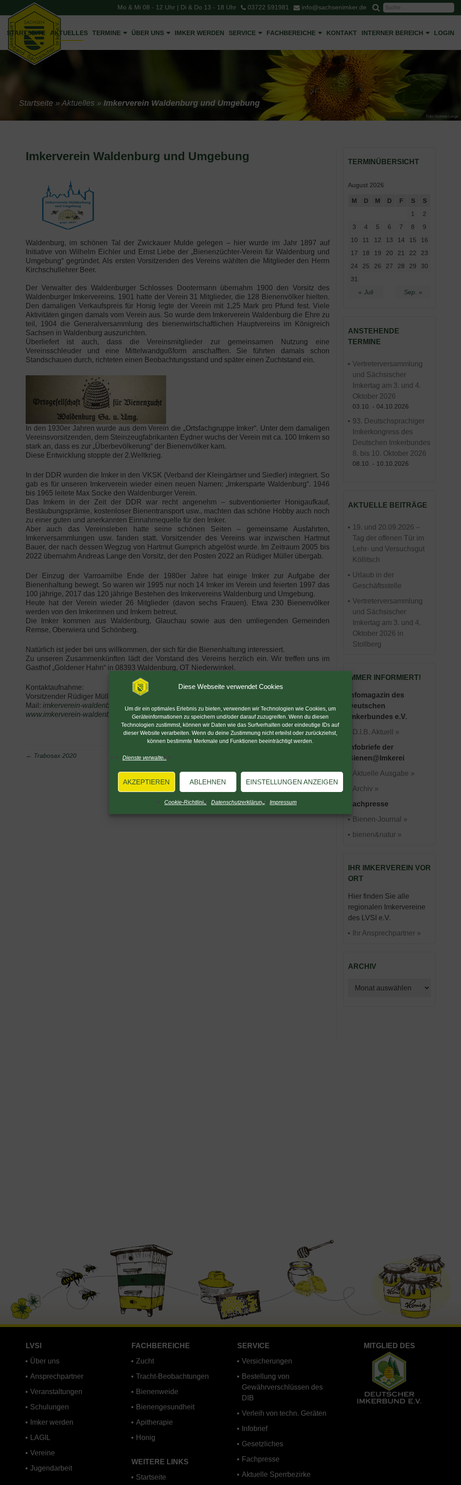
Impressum (283, 802)
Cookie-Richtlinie (185, 802)
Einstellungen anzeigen (292, 782)
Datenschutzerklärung (238, 802)
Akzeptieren (146, 782)
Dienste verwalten (144, 758)
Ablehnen (208, 782)
